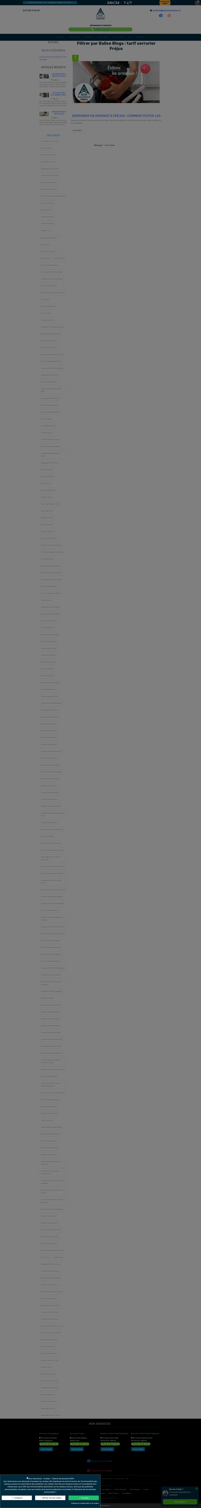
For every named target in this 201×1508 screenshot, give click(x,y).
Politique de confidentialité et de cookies (85, 1503)
